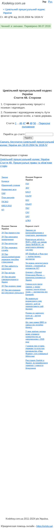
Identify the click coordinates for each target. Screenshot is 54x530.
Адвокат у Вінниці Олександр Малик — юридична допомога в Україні (35, 276)
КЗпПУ (29, 196)
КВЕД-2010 (7, 206)
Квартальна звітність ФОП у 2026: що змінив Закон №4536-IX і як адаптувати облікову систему (36, 244)
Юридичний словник (11, 185)
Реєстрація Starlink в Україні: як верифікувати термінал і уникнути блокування (37, 364)
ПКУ (27, 208)
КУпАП (29, 204)
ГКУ (27, 184)
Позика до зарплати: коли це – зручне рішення (35, 315)
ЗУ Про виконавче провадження (10, 238)
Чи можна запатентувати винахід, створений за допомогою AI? (37, 265)
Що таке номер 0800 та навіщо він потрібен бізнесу (36, 325)
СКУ (27, 212)
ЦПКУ (28, 220)
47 (24, 123)
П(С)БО (5, 202)
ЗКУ (27, 188)
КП (3, 210)
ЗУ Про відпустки (9, 243)
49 (31, 123)
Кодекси (5, 181)
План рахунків (8, 197)
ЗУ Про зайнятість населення (10, 267)
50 (34, 123)
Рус (50, 1)
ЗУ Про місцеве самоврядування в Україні (10, 279)
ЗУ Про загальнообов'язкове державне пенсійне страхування (11, 258)
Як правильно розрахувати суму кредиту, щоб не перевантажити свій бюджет (34, 303)
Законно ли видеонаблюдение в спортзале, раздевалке (36, 233)
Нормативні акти (9, 189)
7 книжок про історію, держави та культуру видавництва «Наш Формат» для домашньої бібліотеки (37, 351)
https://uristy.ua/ (44, 526)
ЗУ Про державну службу (9, 248)
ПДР (4, 193)
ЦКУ (27, 216)
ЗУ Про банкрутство (11, 233)
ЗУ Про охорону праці (11, 286)
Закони (5, 177)
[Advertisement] (27, 60)
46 (20, 123)
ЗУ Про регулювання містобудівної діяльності (13, 291)
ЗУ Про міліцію (8, 273)
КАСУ (28, 192)
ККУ (27, 200)
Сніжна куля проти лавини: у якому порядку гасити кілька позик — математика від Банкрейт (37, 289)
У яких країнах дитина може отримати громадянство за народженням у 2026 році (36, 336)
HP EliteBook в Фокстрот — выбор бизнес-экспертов (37, 256)
